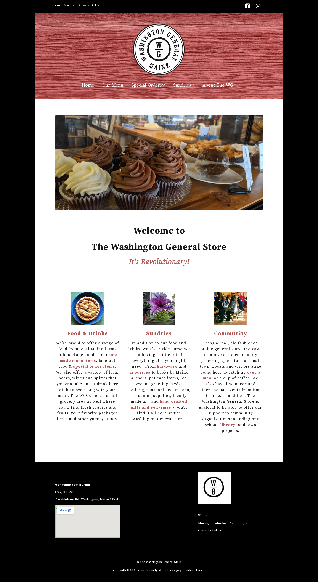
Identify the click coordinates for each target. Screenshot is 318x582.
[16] (188, 206)
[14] (179, 206)
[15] (184, 206)
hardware (167, 366)
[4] (134, 206)
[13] (175, 206)
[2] (125, 206)
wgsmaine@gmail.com (72, 485)
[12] (170, 206)
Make (131, 570)
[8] (152, 206)
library (227, 424)
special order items (94, 366)
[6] (143, 206)
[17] (193, 206)
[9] (156, 206)
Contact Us (89, 5)
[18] (197, 206)
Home (88, 85)
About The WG (217, 85)
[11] (165, 206)
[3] (129, 206)
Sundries (182, 85)
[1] (120, 206)
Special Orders (147, 85)
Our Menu (64, 5)
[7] (147, 206)
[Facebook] (248, 6)
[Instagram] (258, 6)
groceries (139, 372)
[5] (138, 206)
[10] (161, 206)
